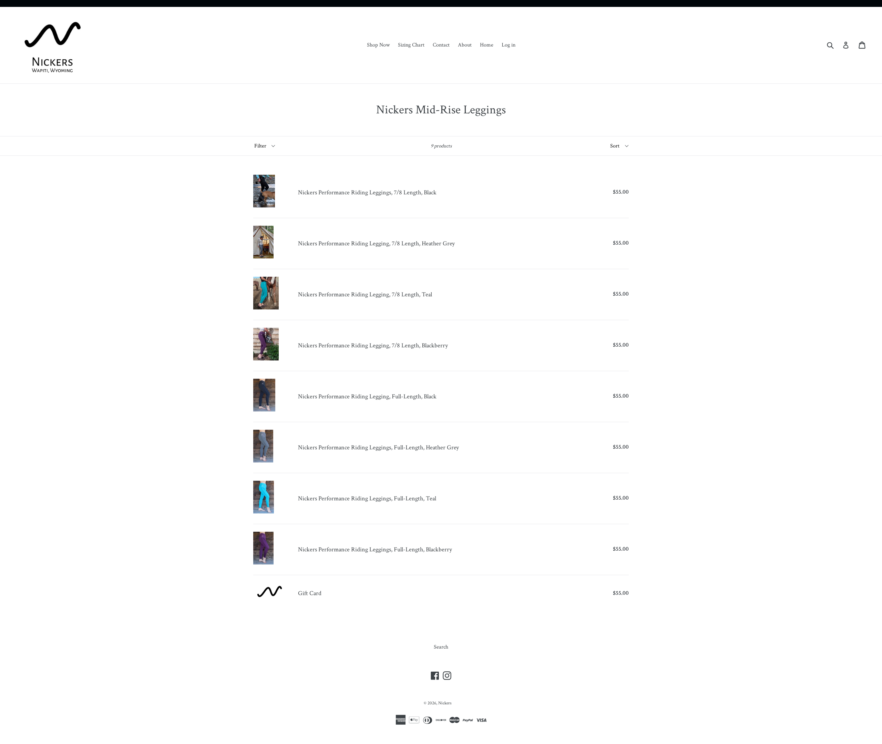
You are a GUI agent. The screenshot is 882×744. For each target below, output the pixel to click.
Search (441, 647)
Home (486, 45)
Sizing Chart (411, 45)
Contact (441, 45)
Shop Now (378, 45)
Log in (508, 45)
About (465, 45)
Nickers (445, 703)
